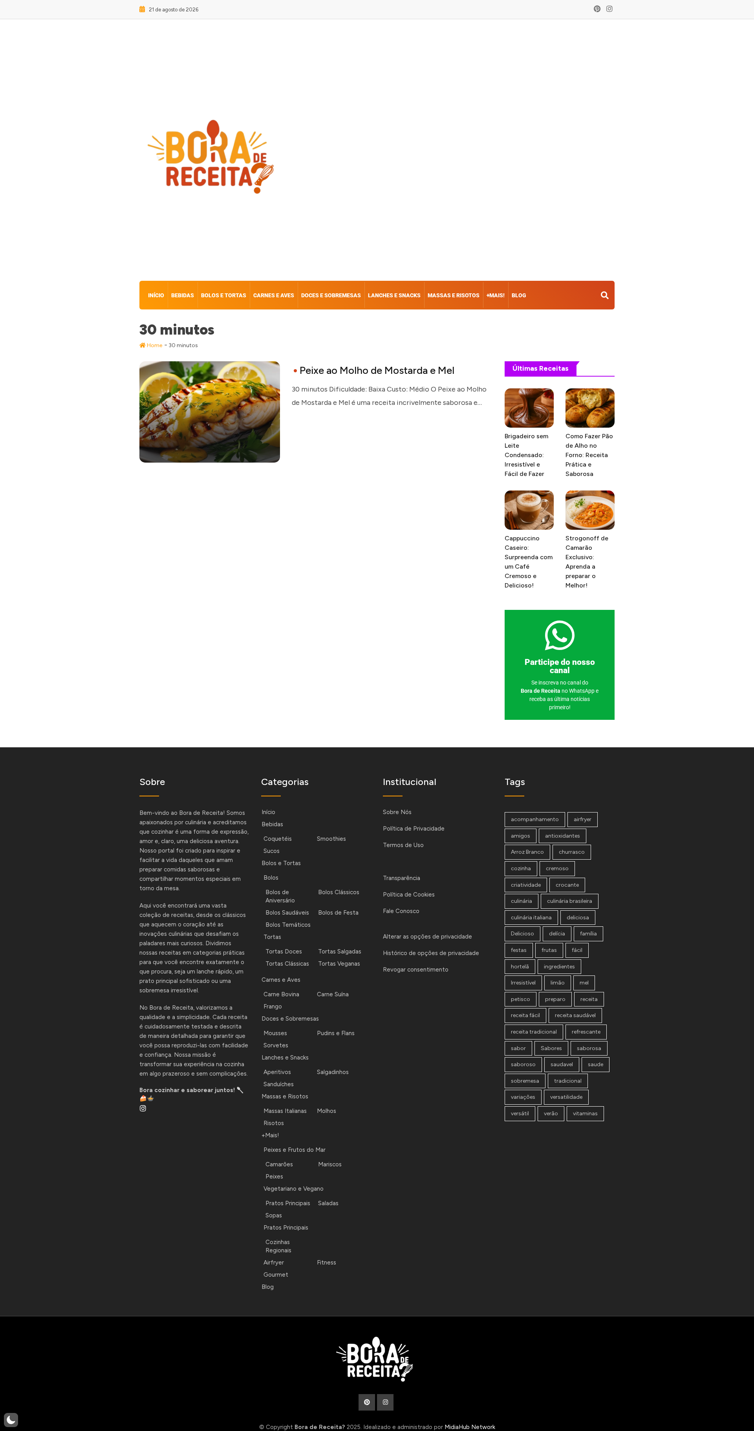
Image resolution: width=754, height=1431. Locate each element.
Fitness (326, 1262)
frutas (549, 950)
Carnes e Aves (273, 295)
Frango (273, 1006)
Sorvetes (276, 1045)
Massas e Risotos (453, 295)
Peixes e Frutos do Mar (295, 1149)
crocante (567, 885)
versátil (520, 1113)
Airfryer (274, 1262)
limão (558, 982)
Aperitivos (277, 1072)
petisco (520, 999)
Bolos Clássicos (338, 892)
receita (589, 999)
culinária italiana (531, 917)
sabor (518, 1048)
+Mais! (496, 295)
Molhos (326, 1110)
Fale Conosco (401, 911)
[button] (11, 1420)
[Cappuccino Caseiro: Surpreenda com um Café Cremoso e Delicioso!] (529, 510)
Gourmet (276, 1274)
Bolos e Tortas (223, 295)
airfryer (582, 819)
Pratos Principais (287, 1203)
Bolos (271, 877)
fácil (577, 950)
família (588, 933)
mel (584, 982)
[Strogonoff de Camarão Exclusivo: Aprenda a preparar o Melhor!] (590, 510)
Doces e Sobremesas (331, 295)
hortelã (520, 966)
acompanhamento (535, 819)
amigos (520, 836)
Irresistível (523, 982)
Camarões (279, 1164)
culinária (521, 901)
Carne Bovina (281, 994)
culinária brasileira (569, 901)
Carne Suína (333, 994)
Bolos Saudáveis (287, 912)
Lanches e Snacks (394, 295)
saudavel (562, 1064)
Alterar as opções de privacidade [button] (427, 936)
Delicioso (522, 933)
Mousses (275, 1033)
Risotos (274, 1123)
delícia (557, 933)
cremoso (557, 868)
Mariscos (330, 1164)
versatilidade (566, 1097)
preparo (555, 999)
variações (523, 1097)
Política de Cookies (409, 894)
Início (156, 295)
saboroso (523, 1064)
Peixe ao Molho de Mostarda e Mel (377, 370)
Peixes (274, 1176)
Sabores (551, 1048)
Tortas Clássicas (287, 963)
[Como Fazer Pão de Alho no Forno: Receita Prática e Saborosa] (590, 408)
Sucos (272, 851)
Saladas (328, 1203)
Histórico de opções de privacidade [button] (431, 953)
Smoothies (331, 838)
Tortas (272, 937)
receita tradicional (534, 1031)
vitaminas (585, 1113)
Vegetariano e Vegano (294, 1188)
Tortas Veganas (339, 963)
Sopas (273, 1215)
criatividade (526, 885)
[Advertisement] (458, 152)
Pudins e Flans (336, 1033)
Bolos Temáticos (288, 924)
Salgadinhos (333, 1072)
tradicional (568, 1081)
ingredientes (559, 966)
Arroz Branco (527, 852)
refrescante (586, 1031)
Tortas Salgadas (339, 951)
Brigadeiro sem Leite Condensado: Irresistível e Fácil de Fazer (526, 455)
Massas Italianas (285, 1110)
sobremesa (525, 1081)
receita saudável (575, 1015)
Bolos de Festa (338, 912)
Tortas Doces (283, 951)
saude (595, 1064)
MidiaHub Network (470, 1427)
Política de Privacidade (414, 828)
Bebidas (182, 295)
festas (519, 950)
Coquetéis (278, 838)
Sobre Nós (397, 812)
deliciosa (578, 917)
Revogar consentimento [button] (415, 969)
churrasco (572, 852)
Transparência (401, 878)
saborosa (589, 1048)
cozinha (521, 868)
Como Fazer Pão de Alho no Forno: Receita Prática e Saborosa (589, 455)
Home (154, 345)
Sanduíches (279, 1084)
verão (551, 1113)
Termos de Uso (403, 845)
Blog (519, 295)
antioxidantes (562, 836)
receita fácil (525, 1015)
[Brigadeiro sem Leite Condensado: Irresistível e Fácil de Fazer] (529, 408)
